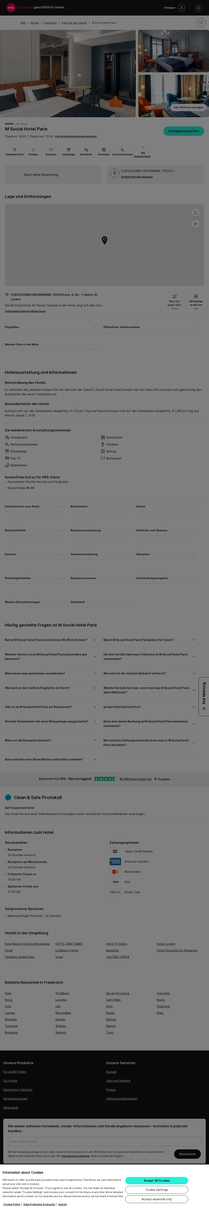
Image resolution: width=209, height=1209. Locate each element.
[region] (104, 1186)
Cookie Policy (11, 1204)
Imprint (62, 1204)
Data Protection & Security (39, 1204)
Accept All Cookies (157, 1180)
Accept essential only (157, 1199)
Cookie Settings (157, 1189)
